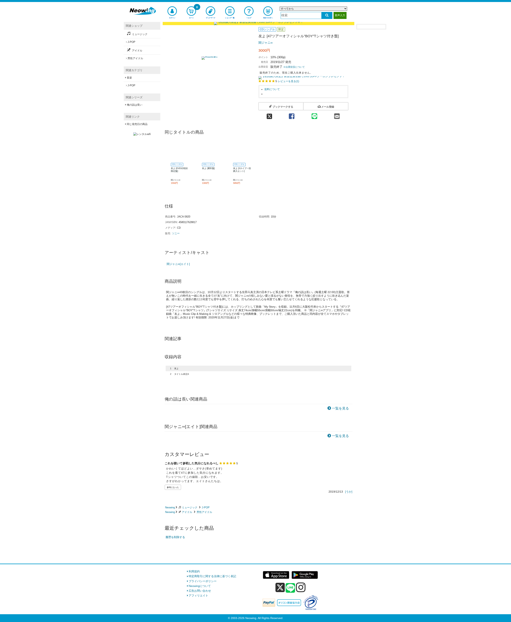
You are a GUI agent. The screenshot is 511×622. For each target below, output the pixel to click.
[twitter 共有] (269, 114)
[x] (280, 587)
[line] (290, 588)
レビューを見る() (288, 81)
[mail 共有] (337, 114)
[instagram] (301, 587)
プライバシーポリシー (203, 581)
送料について (272, 89)
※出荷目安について (294, 67)
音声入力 (340, 15)
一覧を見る (340, 408)
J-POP (206, 507)
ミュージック (189, 507)
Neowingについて (200, 586)
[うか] (348, 491)
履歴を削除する (175, 537)
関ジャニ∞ (265, 42)
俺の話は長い (134, 104)
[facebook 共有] (291, 114)
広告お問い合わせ (200, 590)
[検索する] (326, 15)
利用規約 (194, 571)
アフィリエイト (198, 595)
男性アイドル (204, 512)
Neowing (170, 507)
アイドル (187, 512)
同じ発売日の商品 (137, 124)
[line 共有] (314, 114)
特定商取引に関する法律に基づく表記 (212, 576)
